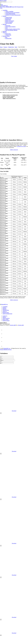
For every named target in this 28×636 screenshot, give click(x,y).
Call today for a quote (21, 146)
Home (1, 47)
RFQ (16, 6)
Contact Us (5, 315)
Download (14, 410)
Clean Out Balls (4, 171)
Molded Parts (11, 47)
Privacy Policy (6, 319)
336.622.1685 (21, 325)
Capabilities (5, 306)
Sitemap (4, 317)
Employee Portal (6, 320)
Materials (4, 309)
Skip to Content (3, 0)
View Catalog (14, 56)
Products (5, 47)
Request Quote (20, 6)
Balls (16, 47)
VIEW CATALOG (14, 149)
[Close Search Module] (1, 4)
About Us (5, 311)
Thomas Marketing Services (6, 349)
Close (1, 8)
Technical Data (6, 310)
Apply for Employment (7, 313)
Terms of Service (6, 318)
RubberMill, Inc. (6, 348)
